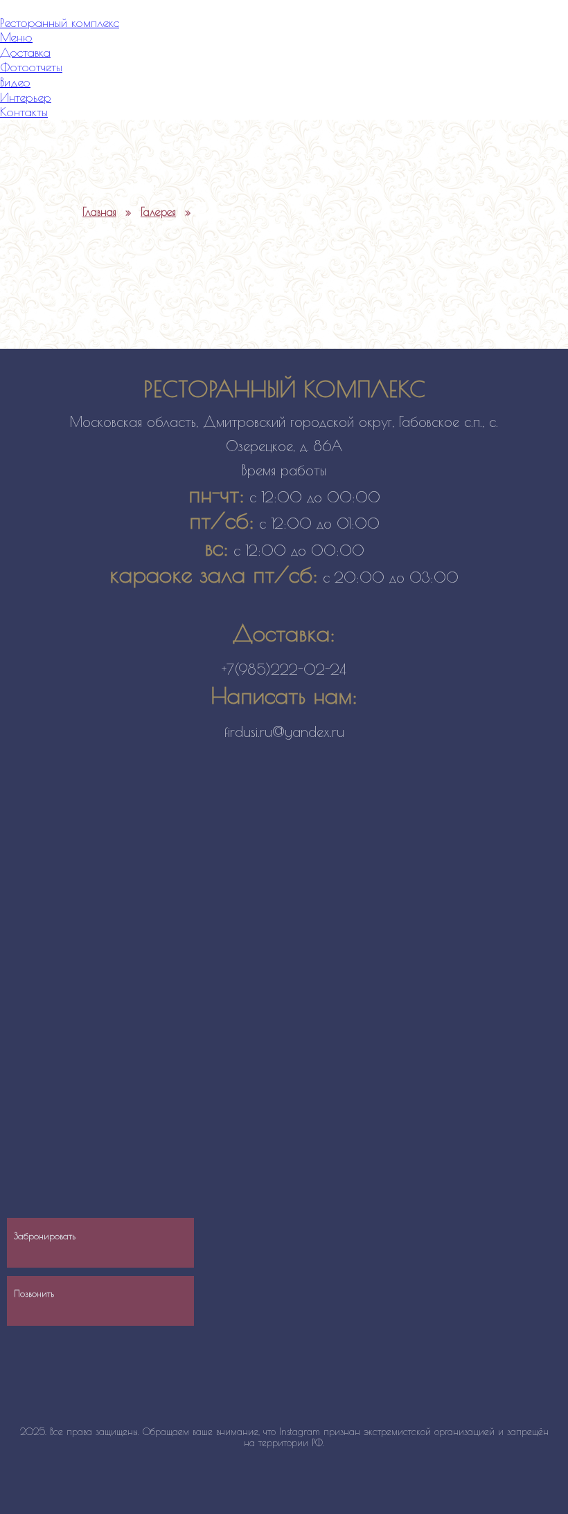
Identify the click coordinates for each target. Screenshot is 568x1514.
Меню (16, 37)
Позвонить (34, 1293)
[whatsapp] (527, 1165)
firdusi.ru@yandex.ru (284, 731)
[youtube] (527, 1301)
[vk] (527, 1210)
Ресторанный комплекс (59, 22)
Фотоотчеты (31, 67)
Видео (15, 82)
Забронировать (45, 1235)
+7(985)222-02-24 (284, 669)
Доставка (25, 52)
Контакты (24, 111)
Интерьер (25, 97)
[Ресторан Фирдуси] (215, 178)
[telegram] (527, 1255)
